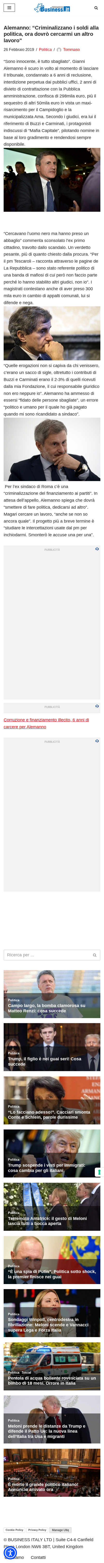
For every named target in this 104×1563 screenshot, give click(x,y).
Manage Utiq (60, 1530)
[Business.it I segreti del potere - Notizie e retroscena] (52, 7)
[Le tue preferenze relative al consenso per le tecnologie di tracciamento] (99, 1172)
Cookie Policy (14, 1530)
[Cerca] (96, 8)
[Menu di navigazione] (9, 8)
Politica (45, 50)
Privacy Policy (37, 1530)
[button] (10, 1552)
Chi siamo (14, 1557)
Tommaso (71, 50)
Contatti (38, 1557)
